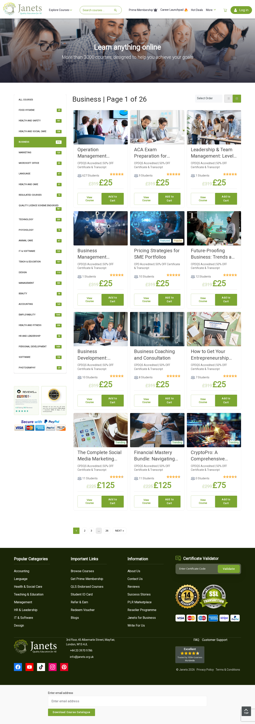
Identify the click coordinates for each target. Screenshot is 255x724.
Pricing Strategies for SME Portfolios (157, 254)
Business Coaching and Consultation (154, 355)
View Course (89, 199)
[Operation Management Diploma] (101, 127)
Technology (39, 219)
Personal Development (39, 346)
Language (39, 173)
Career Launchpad (172, 9)
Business (39, 142)
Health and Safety (39, 120)
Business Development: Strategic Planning (97, 355)
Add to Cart (112, 198)
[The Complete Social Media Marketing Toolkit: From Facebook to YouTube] (101, 429)
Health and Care (39, 184)
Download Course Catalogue (71, 712)
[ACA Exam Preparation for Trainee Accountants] (157, 127)
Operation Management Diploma (91, 153)
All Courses (26, 99)
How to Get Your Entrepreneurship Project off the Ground (210, 355)
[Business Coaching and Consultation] (157, 329)
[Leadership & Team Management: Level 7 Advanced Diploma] (214, 127)
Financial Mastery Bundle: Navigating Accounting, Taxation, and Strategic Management (157, 456)
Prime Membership (141, 10)
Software (39, 357)
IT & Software (39, 251)
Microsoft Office (39, 163)
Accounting (39, 304)
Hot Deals (197, 10)
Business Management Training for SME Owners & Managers (99, 254)
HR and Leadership (39, 336)
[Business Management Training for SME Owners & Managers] (101, 228)
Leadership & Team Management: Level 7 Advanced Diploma (213, 153)
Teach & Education (39, 261)
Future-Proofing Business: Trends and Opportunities (214, 254)
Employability (39, 314)
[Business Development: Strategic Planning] (101, 329)
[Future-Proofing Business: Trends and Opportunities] (214, 228)
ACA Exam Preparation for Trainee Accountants (156, 153)
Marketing (39, 152)
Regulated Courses (39, 195)
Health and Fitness (39, 325)
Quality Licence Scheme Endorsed (39, 207)
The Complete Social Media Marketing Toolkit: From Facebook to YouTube (100, 456)
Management (39, 283)
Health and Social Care (39, 131)
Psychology (39, 230)
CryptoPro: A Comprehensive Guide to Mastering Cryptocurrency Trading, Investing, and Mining (211, 456)
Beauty (39, 293)
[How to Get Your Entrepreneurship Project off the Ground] (214, 329)
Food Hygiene (39, 110)
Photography (39, 367)
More (209, 10)
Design (39, 272)
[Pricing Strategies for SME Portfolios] (157, 228)
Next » (119, 530)
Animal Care (39, 240)
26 (106, 530)
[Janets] (22, 14)
